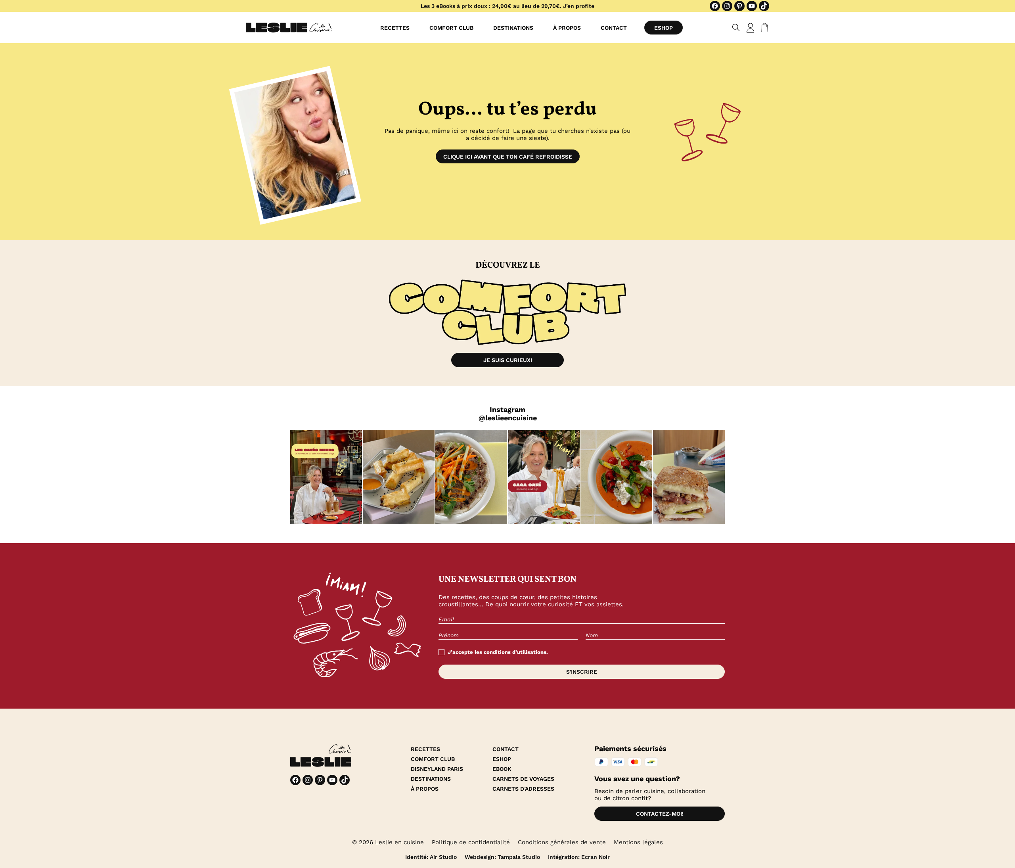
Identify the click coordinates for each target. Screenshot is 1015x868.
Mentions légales (638, 842)
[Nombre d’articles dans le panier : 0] (763, 27)
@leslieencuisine (508, 418)
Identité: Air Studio (431, 857)
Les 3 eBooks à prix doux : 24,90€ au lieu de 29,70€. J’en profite (507, 6)
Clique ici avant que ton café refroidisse (507, 156)
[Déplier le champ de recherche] (736, 27)
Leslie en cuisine (399, 842)
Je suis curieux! (507, 360)
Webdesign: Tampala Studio (502, 857)
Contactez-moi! (660, 814)
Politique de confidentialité (471, 842)
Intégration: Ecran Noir (579, 857)
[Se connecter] (750, 27)
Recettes (395, 28)
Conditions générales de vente (562, 842)
